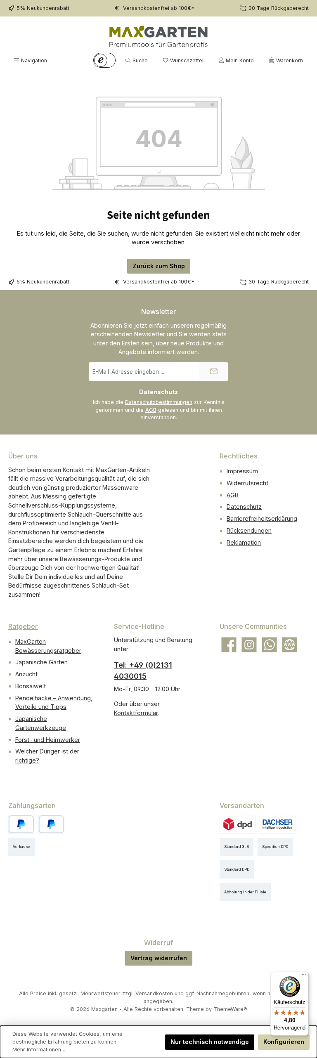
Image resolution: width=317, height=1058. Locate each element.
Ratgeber (23, 626)
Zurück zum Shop (158, 265)
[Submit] (213, 371)
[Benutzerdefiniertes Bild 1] (51, 824)
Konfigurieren (283, 1041)
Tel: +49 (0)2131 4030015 (143, 670)
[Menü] (304, 977)
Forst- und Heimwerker (47, 739)
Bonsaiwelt (30, 686)
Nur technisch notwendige (209, 1041)
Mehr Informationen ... (39, 1049)
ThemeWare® (230, 1009)
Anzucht (26, 674)
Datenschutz (244, 506)
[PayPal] (21, 824)
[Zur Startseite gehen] (158, 36)
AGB (150, 410)
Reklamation (244, 542)
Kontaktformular (136, 712)
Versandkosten (154, 993)
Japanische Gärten (41, 662)
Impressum (242, 471)
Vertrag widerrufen (158, 957)
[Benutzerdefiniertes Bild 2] (278, 824)
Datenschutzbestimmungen (158, 402)
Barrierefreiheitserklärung (262, 518)
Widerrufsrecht (247, 482)
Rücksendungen (249, 530)
